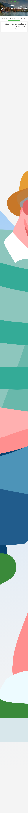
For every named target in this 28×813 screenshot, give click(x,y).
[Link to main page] (14, 1)
